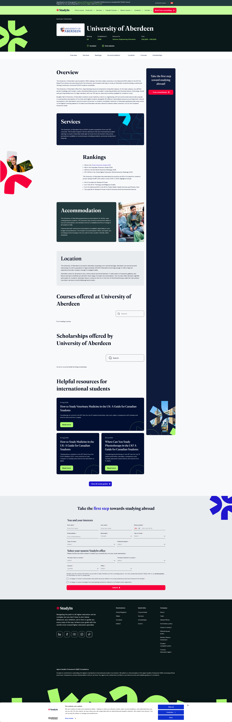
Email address (72, 533)
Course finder (142, 612)
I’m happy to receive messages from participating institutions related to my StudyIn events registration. (101, 582)
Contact (147, 10)
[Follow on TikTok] (89, 634)
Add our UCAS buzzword (85, 2)
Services (99, 10)
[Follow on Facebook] (67, 634)
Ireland (118, 624)
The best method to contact (126, 558)
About (162, 612)
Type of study (72, 541)
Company (137, 10)
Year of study (138, 533)
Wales (118, 616)
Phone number (139, 525)
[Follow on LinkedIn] (60, 634)
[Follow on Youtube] (74, 634)
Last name (104, 525)
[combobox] (137, 528)
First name (71, 525)
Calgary (88, 4)
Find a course (79, 10)
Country (70, 566)
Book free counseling (163, 10)
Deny (171, 717)
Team (162, 616)
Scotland (93, 46)
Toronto (83, 4)
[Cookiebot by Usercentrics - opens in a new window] (53, 718)
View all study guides (99, 484)
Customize (169, 712)
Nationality (104, 533)
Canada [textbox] (103, 536)
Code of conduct (166, 627)
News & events (125, 10)
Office (103, 566)
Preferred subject (123, 541)
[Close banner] (187, 705)
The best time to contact (75, 558)
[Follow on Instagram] (82, 634)
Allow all (171, 707)
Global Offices (165, 620)
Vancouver (98, 4)
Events (140, 624)
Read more (66, 425)
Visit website (109, 46)
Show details (69, 718)
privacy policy (159, 574)
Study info (89, 10)
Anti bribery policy (166, 624)
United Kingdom (121, 612)
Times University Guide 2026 (101, 165)
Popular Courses (111, 10)
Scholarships (142, 620)
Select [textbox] (136, 536)
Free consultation (160, 92)
